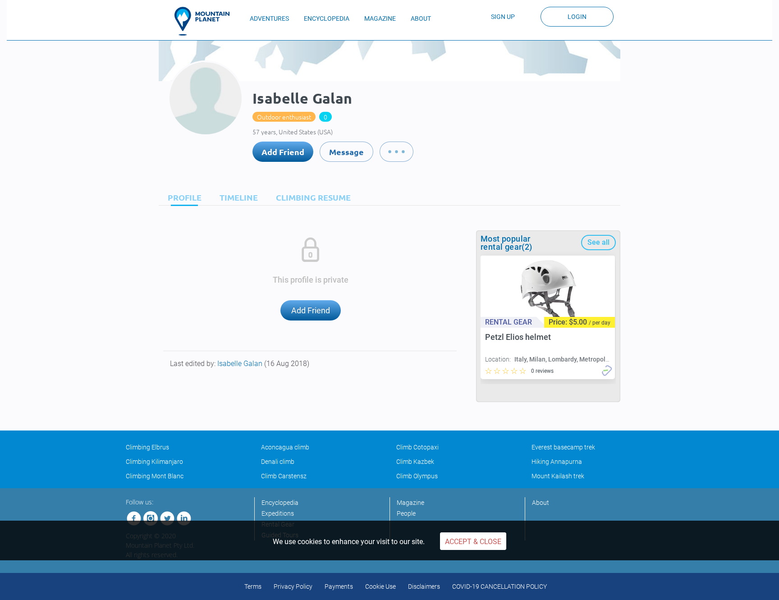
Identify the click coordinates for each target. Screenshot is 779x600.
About (540, 502)
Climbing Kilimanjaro (154, 461)
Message (346, 152)
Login (577, 16)
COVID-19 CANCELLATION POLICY (499, 586)
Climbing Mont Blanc (154, 476)
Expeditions (277, 513)
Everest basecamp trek (563, 447)
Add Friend (282, 152)
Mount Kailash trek (558, 476)
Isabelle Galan (240, 363)
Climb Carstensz (284, 476)
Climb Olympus (417, 476)
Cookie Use (380, 586)
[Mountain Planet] (206, 21)
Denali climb (277, 461)
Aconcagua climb (285, 447)
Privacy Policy (293, 586)
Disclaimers (424, 586)
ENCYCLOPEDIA (326, 18)
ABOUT (421, 18)
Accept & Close (473, 541)
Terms (252, 586)
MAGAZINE (380, 18)
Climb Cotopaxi (417, 447)
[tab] (182, 197)
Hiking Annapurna (557, 461)
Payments (339, 586)
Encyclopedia (279, 502)
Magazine (410, 502)
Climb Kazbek (415, 461)
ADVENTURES (269, 18)
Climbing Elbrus (147, 447)
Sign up (503, 16)
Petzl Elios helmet (518, 337)
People (406, 513)
